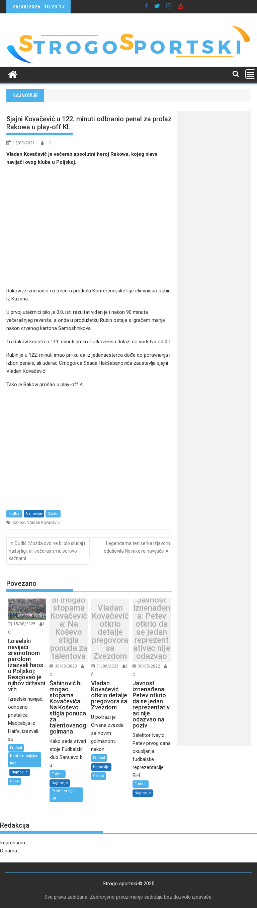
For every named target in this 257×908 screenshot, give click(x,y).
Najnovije (34, 513)
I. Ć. (49, 143)
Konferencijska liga (23, 759)
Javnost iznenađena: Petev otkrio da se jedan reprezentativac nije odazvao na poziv (151, 632)
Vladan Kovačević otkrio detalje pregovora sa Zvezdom (110, 632)
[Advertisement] (89, 226)
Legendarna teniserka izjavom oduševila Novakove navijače (137, 547)
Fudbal (14, 513)
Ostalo (53, 513)
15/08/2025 (24, 624)
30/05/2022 (149, 666)
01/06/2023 (107, 666)
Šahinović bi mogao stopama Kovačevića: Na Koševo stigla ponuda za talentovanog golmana (68, 632)
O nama (8, 851)
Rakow (18, 522)
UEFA (14, 781)
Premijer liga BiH (63, 794)
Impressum (12, 843)
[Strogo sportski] (128, 63)
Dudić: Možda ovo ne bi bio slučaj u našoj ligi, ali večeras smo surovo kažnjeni (48, 551)
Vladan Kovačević (43, 522)
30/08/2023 (66, 666)
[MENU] (250, 74)
